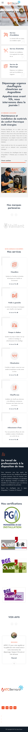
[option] (14, 225)
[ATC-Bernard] (14, 3)
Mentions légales (6, 722)
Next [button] (16, 215)
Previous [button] (12, 215)
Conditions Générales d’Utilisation (10, 719)
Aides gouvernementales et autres (11, 716)
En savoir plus (13, 284)
